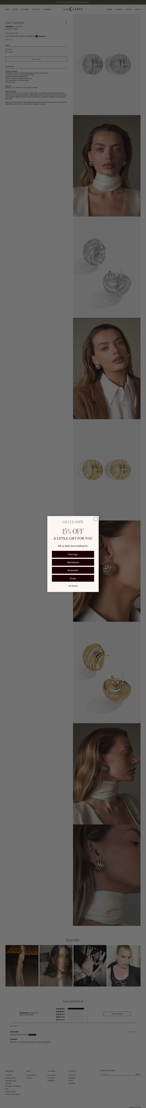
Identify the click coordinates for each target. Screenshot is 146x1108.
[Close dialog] (96, 519)
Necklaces (73, 562)
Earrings (73, 554)
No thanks (73, 585)
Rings (73, 578)
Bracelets (73, 570)
